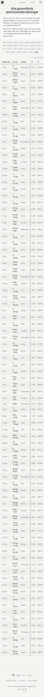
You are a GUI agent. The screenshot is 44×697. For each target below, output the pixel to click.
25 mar (4, 196)
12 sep (4, 456)
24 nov (4, 591)
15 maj (4, 290)
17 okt (4, 531)
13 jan (4, 67)
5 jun (4, 317)
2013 (39, 46)
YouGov (24, 162)
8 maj (4, 263)
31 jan (4, 101)
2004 (27, 42)
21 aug (4, 429)
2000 (4, 42)
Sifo (22, 94)
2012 (33, 46)
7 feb (4, 108)
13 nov (4, 578)
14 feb (4, 115)
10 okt (4, 510)
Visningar (22, 2)
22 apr (4, 243)
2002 (16, 42)
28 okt (4, 551)
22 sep (4, 490)
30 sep (4, 497)
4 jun (4, 310)
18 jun (4, 351)
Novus (23, 88)
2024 (25, 52)
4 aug (4, 409)
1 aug (4, 404)
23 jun (4, 364)
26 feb (4, 128)
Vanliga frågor (12, 680)
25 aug (4, 436)
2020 (39, 49)
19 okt (4, 544)
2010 (21, 46)
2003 (21, 42)
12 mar (4, 155)
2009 (16, 46)
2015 (10, 49)
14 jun (4, 337)
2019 (33, 49)
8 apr (4, 209)
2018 (27, 49)
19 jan (4, 88)
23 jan (4, 94)
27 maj (4, 304)
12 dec (4, 625)
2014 (4, 49)
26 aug (4, 443)
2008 (10, 46)
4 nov (4, 564)
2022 (13, 52)
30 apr (4, 250)
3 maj (4, 256)
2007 (4, 46)
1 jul (3, 371)
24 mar (4, 189)
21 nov (4, 585)
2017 (21, 49)
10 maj (4, 283)
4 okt (4, 504)
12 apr (4, 223)
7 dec (4, 618)
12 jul (4, 398)
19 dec (4, 645)
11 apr (4, 216)
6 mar (4, 142)
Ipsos (23, 101)
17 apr (4, 236)
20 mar (4, 175)
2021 (7, 52)
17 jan (4, 81)
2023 (19, 52)
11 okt (4, 524)
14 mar (4, 162)
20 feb (4, 121)
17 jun (4, 344)
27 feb (4, 135)
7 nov (4, 571)
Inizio (23, 81)
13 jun (4, 331)
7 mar (4, 148)
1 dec (4, 605)
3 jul (3, 378)
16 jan (4, 74)
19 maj (4, 297)
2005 (33, 42)
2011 (27, 46)
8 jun (4, 324)
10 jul (4, 385)
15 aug (4, 423)
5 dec (4, 612)
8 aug (4, 416)
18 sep (4, 483)
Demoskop (25, 67)
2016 (16, 49)
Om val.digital (32, 680)
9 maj (4, 270)
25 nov (4, 598)
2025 (30, 52)
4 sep (4, 450)
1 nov (4, 558)
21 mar (4, 182)
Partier (32, 2)
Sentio (23, 148)
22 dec (4, 652)
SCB (22, 324)
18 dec (4, 639)
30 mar (4, 202)
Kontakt (22, 680)
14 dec (4, 632)
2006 (39, 42)
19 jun (4, 358)
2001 (10, 42)
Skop (23, 74)
